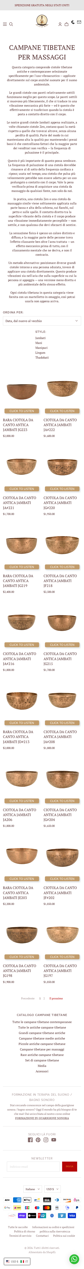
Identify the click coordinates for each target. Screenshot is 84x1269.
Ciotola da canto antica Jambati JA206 (19, 814)
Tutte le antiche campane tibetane (42, 1027)
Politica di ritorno (24, 1231)
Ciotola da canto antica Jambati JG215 (60, 658)
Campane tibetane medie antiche (42, 1038)
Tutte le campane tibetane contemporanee (42, 1022)
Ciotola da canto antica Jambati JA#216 (19, 658)
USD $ (50, 1189)
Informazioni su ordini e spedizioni (53, 1227)
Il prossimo (56, 998)
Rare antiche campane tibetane (42, 1055)
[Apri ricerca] (11, 24)
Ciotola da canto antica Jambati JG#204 (60, 814)
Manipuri (41, 348)
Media (42, 1066)
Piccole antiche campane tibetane (42, 1044)
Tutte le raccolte (18, 1227)
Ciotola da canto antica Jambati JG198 (19, 970)
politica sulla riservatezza (55, 1231)
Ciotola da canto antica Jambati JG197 (60, 970)
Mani (38, 343)
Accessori (42, 1071)
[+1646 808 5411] (72, 24)
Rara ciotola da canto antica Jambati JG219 (18, 580)
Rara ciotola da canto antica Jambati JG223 (18, 425)
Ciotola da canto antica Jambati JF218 (60, 580)
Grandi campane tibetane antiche (42, 1033)
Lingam (40, 353)
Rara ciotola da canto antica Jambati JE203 (18, 892)
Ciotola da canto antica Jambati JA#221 (19, 502)
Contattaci (42, 1236)
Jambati (40, 338)
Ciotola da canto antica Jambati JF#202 (60, 892)
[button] (17, 1261)
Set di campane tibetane (42, 1060)
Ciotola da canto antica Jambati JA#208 (60, 736)
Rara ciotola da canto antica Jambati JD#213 (18, 736)
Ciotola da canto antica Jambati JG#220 (60, 502)
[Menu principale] (5, 24)
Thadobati (42, 357)
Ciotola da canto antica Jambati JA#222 (60, 425)
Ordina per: (13, 312)
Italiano (30, 1189)
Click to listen (22, 411)
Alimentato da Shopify (42, 1252)
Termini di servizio (20, 1236)
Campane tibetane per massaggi (42, 1049)
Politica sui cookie (64, 1236)
